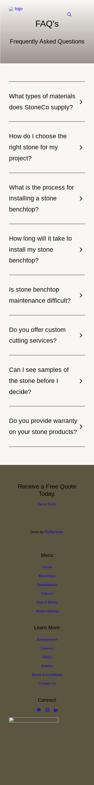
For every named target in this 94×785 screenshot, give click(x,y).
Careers (47, 648)
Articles (47, 666)
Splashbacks (47, 585)
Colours (47, 593)
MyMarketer (54, 532)
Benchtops (47, 576)
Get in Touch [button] (47, 504)
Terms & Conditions (47, 675)
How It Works (47, 602)
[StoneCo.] (16, 14)
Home (47, 567)
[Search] (67, 14)
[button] (82, 14)
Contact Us (47, 683)
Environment (47, 639)
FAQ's (47, 657)
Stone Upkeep (47, 611)
